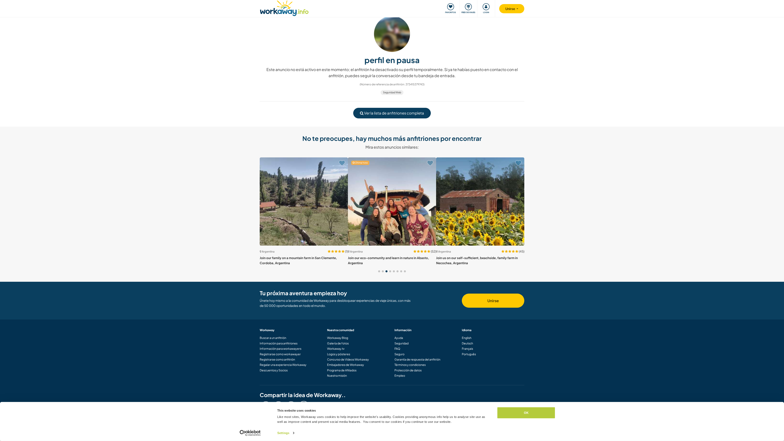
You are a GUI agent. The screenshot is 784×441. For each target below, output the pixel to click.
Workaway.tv (335, 348)
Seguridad (401, 343)
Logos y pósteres (338, 354)
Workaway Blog (337, 338)
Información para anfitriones (278, 343)
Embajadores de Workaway (345, 364)
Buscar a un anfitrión (273, 338)
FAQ (397, 348)
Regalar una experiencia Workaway (283, 364)
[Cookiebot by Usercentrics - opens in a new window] (250, 433)
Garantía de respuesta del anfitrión (417, 359)
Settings (283, 433)
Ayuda (398, 338)
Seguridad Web (392, 92)
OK (526, 412)
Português (469, 354)
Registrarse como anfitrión (277, 359)
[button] (379, 271)
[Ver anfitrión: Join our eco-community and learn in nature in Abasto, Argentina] (392, 201)
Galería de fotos (338, 343)
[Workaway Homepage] (284, 8)
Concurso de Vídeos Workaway (348, 359)
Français (467, 348)
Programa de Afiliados (341, 370)
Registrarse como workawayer (280, 354)
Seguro (399, 354)
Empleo (399, 375)
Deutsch (467, 343)
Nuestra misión (337, 375)
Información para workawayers (280, 348)
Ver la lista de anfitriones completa (393, 113)
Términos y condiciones (410, 364)
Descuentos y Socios (274, 370)
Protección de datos (408, 370)
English (466, 338)
